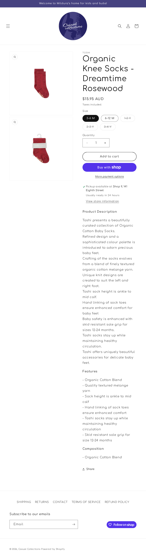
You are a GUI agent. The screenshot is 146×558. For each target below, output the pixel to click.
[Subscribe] (73, 524)
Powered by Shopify (53, 549)
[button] (8, 26)
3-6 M (90, 118)
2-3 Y (92, 127)
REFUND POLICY (117, 502)
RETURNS (42, 502)
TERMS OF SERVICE (86, 502)
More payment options (109, 176)
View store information (102, 201)
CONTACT (60, 502)
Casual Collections (29, 549)
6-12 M (109, 118)
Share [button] (90, 469)
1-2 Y (129, 119)
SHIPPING (24, 502)
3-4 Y (110, 127)
